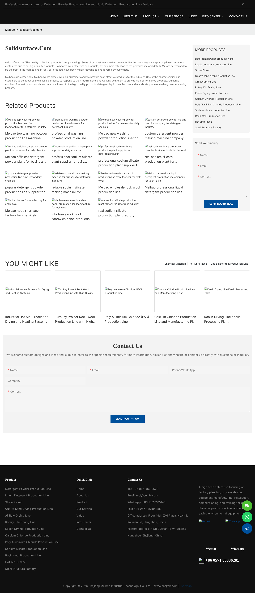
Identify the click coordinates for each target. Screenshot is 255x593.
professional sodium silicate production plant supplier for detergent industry (119, 163)
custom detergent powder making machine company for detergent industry (164, 136)
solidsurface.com (30, 29)
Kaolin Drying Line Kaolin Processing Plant (222, 319)
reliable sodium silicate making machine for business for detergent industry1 (68, 190)
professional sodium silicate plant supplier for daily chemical (72, 159)
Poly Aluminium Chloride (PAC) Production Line (127, 319)
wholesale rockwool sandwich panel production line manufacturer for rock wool (72, 216)
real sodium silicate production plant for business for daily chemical (164, 159)
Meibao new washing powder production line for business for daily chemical (118, 136)
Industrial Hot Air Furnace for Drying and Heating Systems (26, 319)
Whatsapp (238, 548)
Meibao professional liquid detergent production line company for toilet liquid (164, 190)
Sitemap (186, 586)
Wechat (211, 548)
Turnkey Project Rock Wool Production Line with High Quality (75, 319)
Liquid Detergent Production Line (229, 263)
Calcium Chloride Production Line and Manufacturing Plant (176, 319)
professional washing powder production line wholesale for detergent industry (69, 136)
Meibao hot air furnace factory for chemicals (22, 213)
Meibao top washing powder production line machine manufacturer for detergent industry (26, 136)
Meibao (10, 29)
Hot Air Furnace (198, 263)
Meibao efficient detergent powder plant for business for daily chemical (24, 159)
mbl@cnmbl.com (147, 495)
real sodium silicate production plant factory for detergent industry (119, 213)
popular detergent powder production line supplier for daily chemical (25, 190)
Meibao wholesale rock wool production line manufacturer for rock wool (119, 190)
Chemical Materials (175, 263)
